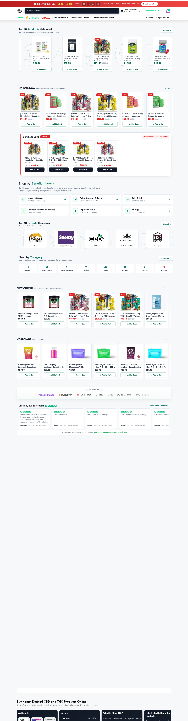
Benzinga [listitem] (67, 394)
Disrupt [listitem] (104, 394)
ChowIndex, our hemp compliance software (110, 432)
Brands (87, 18)
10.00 (127, 12)
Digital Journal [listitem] (124, 394)
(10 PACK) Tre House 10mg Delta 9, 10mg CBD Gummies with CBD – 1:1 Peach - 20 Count (34, 161)
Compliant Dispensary (103, 18)
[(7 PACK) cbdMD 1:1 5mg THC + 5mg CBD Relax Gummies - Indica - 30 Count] (59, 149)
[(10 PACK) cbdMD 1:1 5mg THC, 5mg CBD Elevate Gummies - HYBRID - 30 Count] (83, 149)
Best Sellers (76, 18)
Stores (149, 18)
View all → (167, 30)
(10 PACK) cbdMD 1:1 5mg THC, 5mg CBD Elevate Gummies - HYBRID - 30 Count (83, 161)
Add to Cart (34, 169)
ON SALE (46, 17)
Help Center (162, 18)
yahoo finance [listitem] (46, 395)
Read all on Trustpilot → (159, 406)
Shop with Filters (60, 18)
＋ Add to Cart (30, 124)
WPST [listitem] (143, 394)
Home (20, 18)
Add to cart (34, 69)
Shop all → (167, 224)
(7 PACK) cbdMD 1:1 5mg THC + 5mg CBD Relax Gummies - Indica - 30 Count (58, 161)
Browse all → (166, 258)
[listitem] (34, 239)
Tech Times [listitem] (84, 394)
